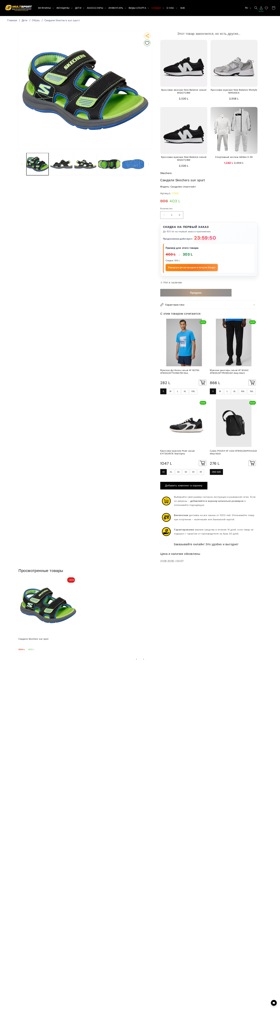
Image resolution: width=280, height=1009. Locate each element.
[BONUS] (261, 8)
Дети (24, 20)
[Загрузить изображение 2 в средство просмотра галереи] (61, 164)
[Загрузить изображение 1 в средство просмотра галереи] (37, 164)
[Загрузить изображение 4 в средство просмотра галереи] (109, 164)
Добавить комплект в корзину (184, 485)
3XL (251, 391)
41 (171, 472)
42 (178, 472)
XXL (193, 391)
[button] (45, 8)
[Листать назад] (22, 164)
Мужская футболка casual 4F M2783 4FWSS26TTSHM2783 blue (179, 371)
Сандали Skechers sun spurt (62, 20)
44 (193, 472)
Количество (166, 208)
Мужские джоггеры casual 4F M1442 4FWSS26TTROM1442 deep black (229, 371)
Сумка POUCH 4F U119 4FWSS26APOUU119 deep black (233, 452)
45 (201, 472)
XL (185, 391)
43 (186, 472)
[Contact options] (274, 1003)
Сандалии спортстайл (183, 186)
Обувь (36, 20)
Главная (12, 20)
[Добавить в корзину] (202, 382)
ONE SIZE (216, 472)
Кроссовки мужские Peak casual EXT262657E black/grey (177, 452)
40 (163, 472)
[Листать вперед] (148, 164)
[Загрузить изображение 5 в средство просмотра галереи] (133, 164)
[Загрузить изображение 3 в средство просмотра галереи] (85, 164)
